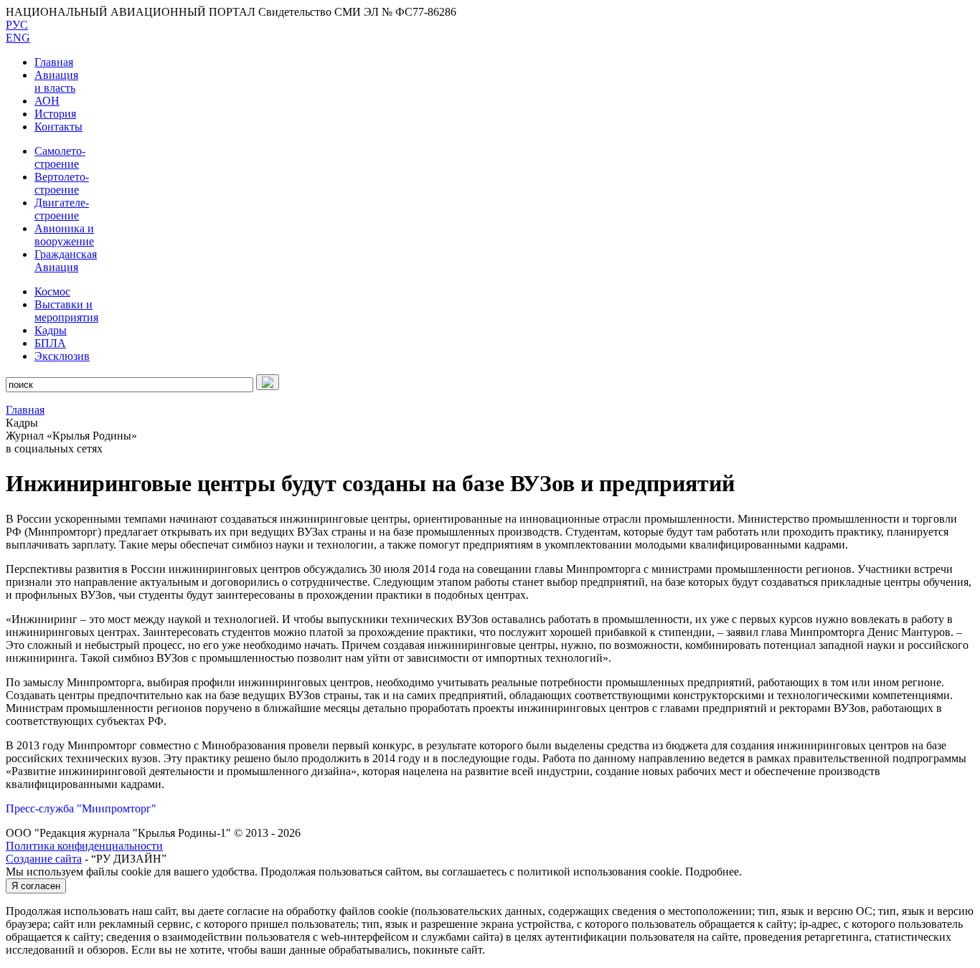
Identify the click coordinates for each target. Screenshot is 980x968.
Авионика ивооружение (64, 234)
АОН (47, 101)
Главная (53, 62)
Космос (52, 291)
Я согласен (35, 886)
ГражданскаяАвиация (65, 260)
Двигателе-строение (61, 209)
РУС (17, 25)
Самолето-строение (59, 157)
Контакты (58, 126)
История (55, 114)
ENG (18, 38)
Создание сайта (44, 859)
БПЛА (50, 343)
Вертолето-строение (61, 183)
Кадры (50, 330)
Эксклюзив (62, 356)
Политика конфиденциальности (84, 846)
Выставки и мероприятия (66, 310)
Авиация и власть (56, 81)
